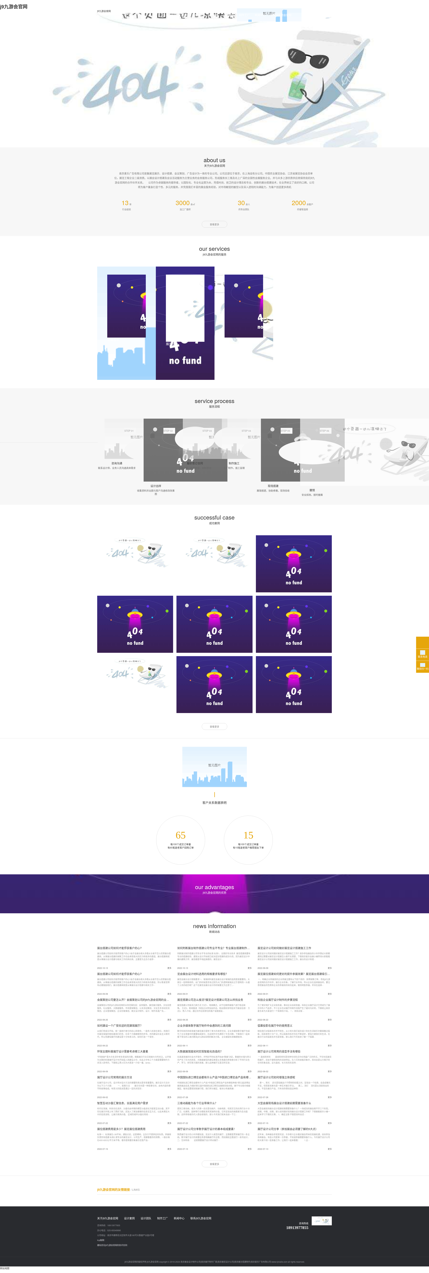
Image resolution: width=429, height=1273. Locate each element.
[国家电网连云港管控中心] (135, 552)
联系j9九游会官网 (280, 15)
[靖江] (214, 552)
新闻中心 (260, 15)
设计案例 (212, 15)
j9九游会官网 (104, 11)
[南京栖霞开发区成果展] (135, 624)
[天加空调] (214, 624)
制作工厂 (244, 15)
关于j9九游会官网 (191, 15)
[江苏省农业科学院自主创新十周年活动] (214, 684)
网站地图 (4, 1268)
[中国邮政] (294, 563)
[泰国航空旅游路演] (294, 684)
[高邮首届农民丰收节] (135, 673)
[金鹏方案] (294, 624)
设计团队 (228, 15)
